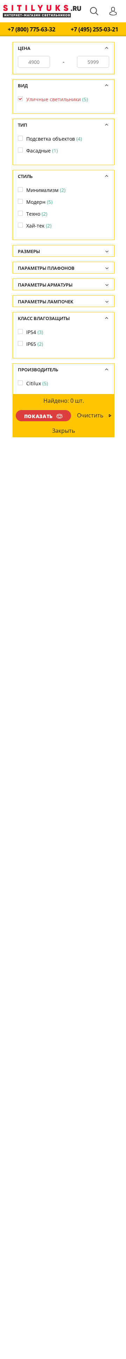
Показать (38, 416)
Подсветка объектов (54, 138)
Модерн (39, 202)
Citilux (37, 383)
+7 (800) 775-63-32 (31, 29)
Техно (36, 213)
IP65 (34, 344)
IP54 (34, 332)
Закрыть (63, 431)
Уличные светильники (57, 99)
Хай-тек (38, 225)
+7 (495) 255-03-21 (94, 29)
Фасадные (42, 150)
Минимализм (45, 190)
